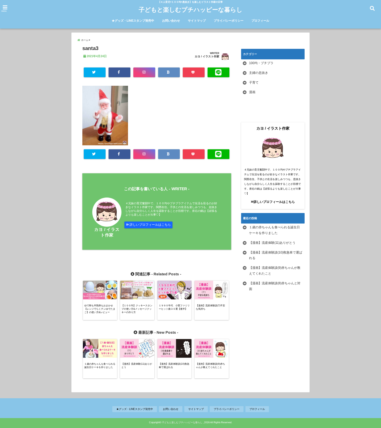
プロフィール (260, 20)
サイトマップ (197, 20)
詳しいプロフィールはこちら (150, 224)
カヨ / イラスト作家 (207, 56)
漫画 (252, 92)
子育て (254, 82)
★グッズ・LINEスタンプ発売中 (133, 20)
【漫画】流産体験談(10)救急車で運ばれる (275, 255)
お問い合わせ (171, 20)
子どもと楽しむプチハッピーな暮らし (190, 9)
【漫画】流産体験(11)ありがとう (272, 242)
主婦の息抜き (258, 72)
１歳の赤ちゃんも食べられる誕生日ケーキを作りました (274, 230)
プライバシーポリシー (228, 20)
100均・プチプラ (261, 63)
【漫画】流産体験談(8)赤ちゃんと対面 (274, 286)
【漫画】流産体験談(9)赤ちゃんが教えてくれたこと (274, 270)
